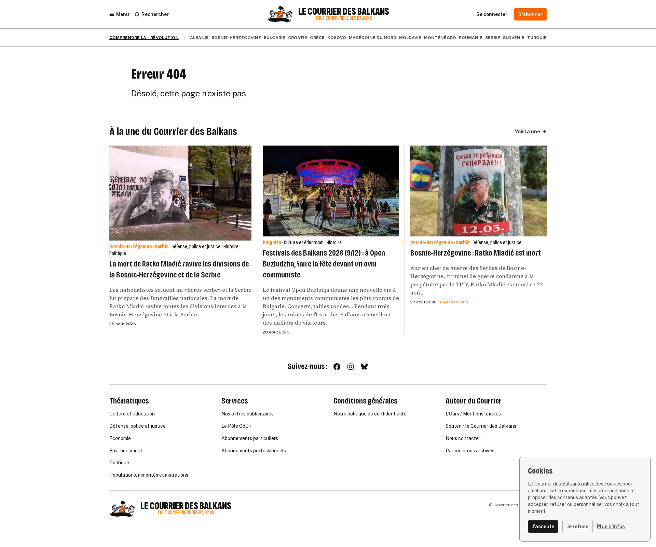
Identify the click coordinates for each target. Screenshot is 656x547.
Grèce (317, 38)
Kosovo (336, 38)
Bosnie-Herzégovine (236, 38)
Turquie (537, 38)
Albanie (199, 38)
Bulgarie (274, 38)
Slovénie (513, 38)
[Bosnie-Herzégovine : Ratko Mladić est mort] (478, 191)
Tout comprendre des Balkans (343, 18)
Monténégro (440, 38)
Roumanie (470, 38)
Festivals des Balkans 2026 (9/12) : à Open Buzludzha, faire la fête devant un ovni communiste (324, 263)
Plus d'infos (611, 526)
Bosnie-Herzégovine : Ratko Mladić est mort (475, 253)
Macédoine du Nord (372, 38)
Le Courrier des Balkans (343, 11)
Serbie (492, 38)
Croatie (297, 38)
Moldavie (410, 38)
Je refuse (577, 526)
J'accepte (543, 526)
